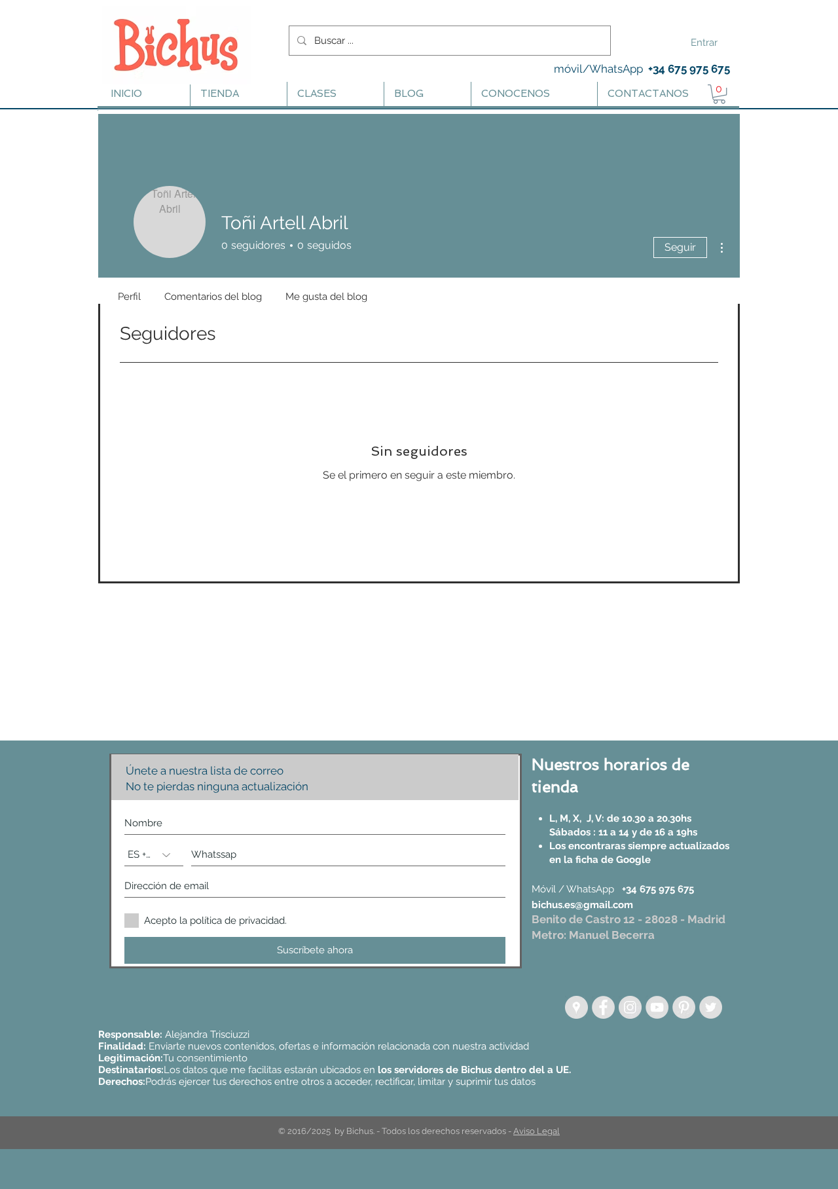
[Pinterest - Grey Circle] (683, 1007)
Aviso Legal (536, 1131)
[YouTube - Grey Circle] (657, 1007)
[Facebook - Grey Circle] (603, 1007)
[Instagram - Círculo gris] (630, 1007)
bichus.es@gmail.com (582, 905)
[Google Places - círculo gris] (576, 1007)
